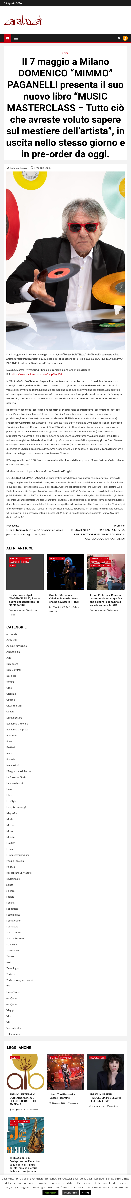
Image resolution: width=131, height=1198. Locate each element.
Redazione (33, 1109)
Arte (12, 558)
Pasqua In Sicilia (15, 860)
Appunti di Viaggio (16, 645)
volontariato (13, 1033)
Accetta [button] (85, 1192)
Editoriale (11, 735)
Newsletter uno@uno (18, 854)
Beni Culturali (23, 558)
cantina (10, 681)
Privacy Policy (70, 1192)
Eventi (9, 741)
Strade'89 (11, 944)
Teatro (10, 956)
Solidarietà (12, 908)
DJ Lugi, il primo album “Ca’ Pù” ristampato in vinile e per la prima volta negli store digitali (34, 530)
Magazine (14, 562)
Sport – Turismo (15, 938)
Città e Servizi (14, 705)
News (65, 53)
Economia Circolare (17, 723)
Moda (9, 819)
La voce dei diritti (15, 783)
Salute (9, 884)
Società (10, 902)
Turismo (10, 974)
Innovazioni (12, 765)
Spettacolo (104, 565)
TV (8, 986)
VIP (8, 1021)
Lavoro (10, 789)
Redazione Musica (19, 168)
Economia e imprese (17, 729)
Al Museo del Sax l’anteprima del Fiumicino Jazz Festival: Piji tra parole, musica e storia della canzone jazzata (25, 1164)
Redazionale (13, 878)
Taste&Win (12, 950)
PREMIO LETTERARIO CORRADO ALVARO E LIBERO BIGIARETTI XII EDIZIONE (23, 1099)
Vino (9, 1016)
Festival (95, 562)
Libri (9, 795)
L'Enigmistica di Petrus (18, 771)
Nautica (10, 842)
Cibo (9, 687)
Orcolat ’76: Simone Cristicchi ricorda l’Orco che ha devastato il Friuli (64, 598)
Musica (25, 562)
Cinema (94, 558)
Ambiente (11, 639)
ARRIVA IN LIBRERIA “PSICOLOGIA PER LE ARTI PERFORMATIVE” (105, 1098)
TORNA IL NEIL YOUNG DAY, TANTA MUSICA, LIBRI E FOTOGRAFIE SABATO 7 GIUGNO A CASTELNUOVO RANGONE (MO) (98, 532)
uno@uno (11, 998)
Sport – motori (14, 932)
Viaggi (10, 1010)
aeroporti (11, 633)
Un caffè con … (14, 992)
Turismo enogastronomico (20, 980)
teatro (9, 962)
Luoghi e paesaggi (16, 806)
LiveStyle (11, 801)
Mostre (10, 824)
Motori (10, 830)
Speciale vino (13, 920)
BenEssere (12, 663)
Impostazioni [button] (50, 1192)
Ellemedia (113, 610)
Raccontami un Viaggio (19, 872)
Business (11, 675)
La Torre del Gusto (16, 777)
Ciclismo (11, 693)
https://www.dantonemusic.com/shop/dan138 (37, 374)
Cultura (104, 558)
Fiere (9, 753)
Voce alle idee (13, 1027)
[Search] (119, 38)
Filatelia (10, 759)
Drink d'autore (14, 717)
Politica (10, 866)
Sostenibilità (13, 914)
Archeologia (13, 651)
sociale (10, 896)
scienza (10, 890)
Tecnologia (12, 968)
